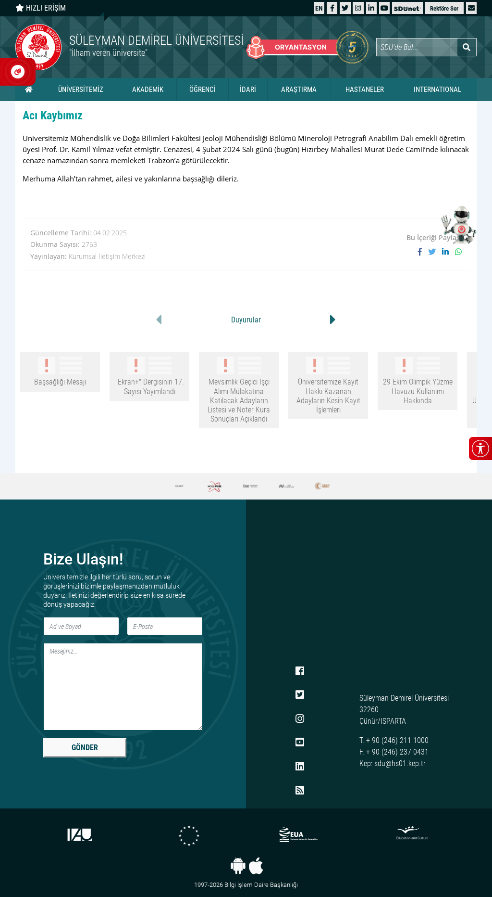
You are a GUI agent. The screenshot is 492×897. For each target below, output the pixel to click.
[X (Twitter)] (345, 8)
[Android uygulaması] (238, 865)
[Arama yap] (467, 47)
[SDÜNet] (407, 8)
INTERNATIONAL (437, 89)
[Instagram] (358, 8)
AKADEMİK (147, 89)
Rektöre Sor (444, 8)
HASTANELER (364, 89)
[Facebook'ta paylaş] (423, 251)
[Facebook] (332, 8)
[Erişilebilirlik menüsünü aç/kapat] (480, 448)
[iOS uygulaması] (256, 865)
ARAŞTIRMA (299, 89)
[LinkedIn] (371, 8)
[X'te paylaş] (435, 251)
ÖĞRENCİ (202, 89)
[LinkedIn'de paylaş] (448, 251)
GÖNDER (85, 747)
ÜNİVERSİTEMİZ (80, 89)
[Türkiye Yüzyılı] (317, 486)
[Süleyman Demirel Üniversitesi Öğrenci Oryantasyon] (307, 47)
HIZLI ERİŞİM (45, 8)
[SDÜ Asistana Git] (458, 224)
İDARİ (248, 89)
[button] (471, 8)
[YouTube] (384, 8)
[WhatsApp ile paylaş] (458, 251)
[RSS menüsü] (299, 790)
